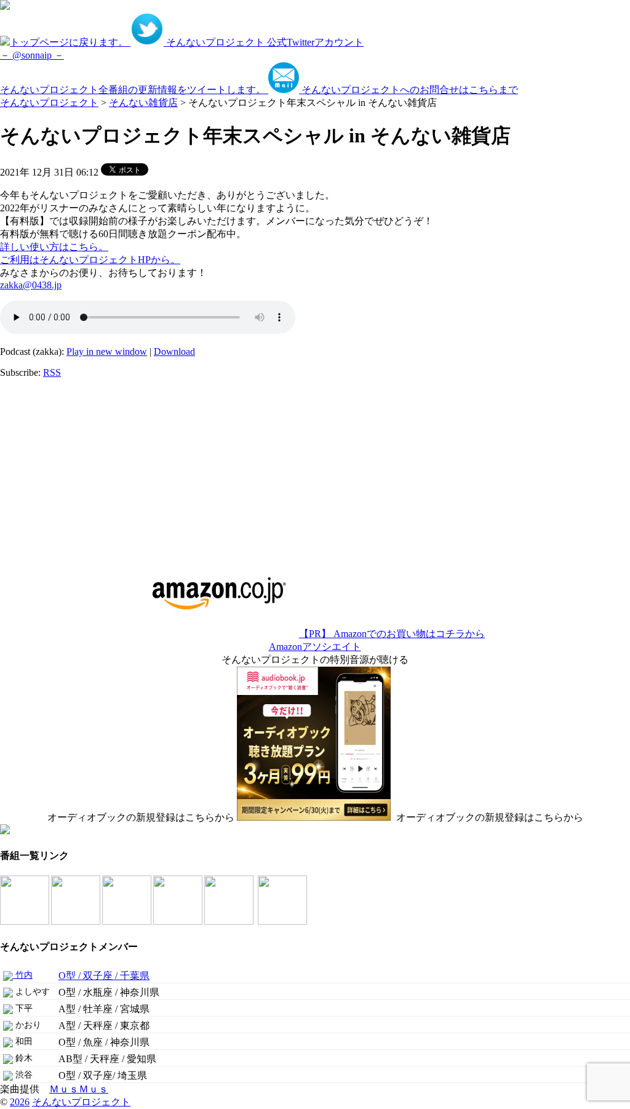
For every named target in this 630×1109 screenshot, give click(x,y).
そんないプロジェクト (49, 102)
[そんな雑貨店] (229, 921)
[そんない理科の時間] (127, 921)
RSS (52, 372)
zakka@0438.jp (31, 285)
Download (174, 351)
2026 (20, 1102)
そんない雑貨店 (143, 102)
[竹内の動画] (283, 921)
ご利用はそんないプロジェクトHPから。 (90, 259)
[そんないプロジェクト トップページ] (5, 6)
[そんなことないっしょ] (25, 921)
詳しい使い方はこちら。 (54, 247)
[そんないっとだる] (76, 921)
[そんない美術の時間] (178, 921)
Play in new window (106, 351)
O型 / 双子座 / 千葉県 (104, 975)
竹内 (23, 975)
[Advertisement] (77, 465)
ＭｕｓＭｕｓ (78, 1089)
